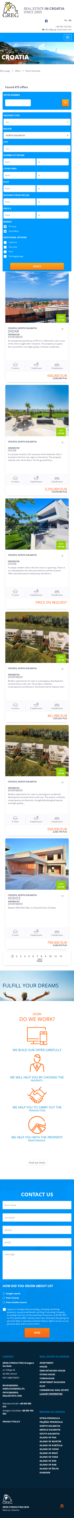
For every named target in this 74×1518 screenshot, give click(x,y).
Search (37, 266)
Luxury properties (51, 1393)
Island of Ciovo (49, 1449)
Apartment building (52, 1382)
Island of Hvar (49, 1456)
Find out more (37, 1162)
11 (55, 956)
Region (7, 128)
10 (50, 956)
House (43, 1366)
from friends (12, 1297)
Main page (5, 70)
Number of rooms (13, 155)
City (5, 142)
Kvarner (45, 1472)
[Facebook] (46, 21)
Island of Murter (50, 1441)
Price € (7, 208)
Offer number (11, 95)
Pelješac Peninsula (51, 1421)
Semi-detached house (52, 1370)
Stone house (47, 1374)
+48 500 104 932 (63, 26)
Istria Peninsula (50, 1418)
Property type (11, 115)
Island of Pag (48, 1437)
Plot (6, 181)
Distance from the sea (16, 195)
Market (7, 221)
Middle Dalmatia (50, 1429)
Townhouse (47, 1378)
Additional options (15, 237)
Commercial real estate (54, 1390)
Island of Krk (48, 1460)
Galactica (15, 1510)
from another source (16, 1302)
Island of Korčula (51, 1445)
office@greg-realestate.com (57, 29)
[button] (37, 122)
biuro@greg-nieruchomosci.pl (14, 1387)
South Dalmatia (50, 1433)
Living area (10, 168)
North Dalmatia (50, 1425)
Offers (18, 70)
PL (66, 20)
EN (69, 20)
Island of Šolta (49, 1468)
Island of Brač (49, 1453)
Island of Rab (48, 1464)
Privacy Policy (11, 1421)
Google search (13, 1293)
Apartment (47, 1362)
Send (37, 1332)
